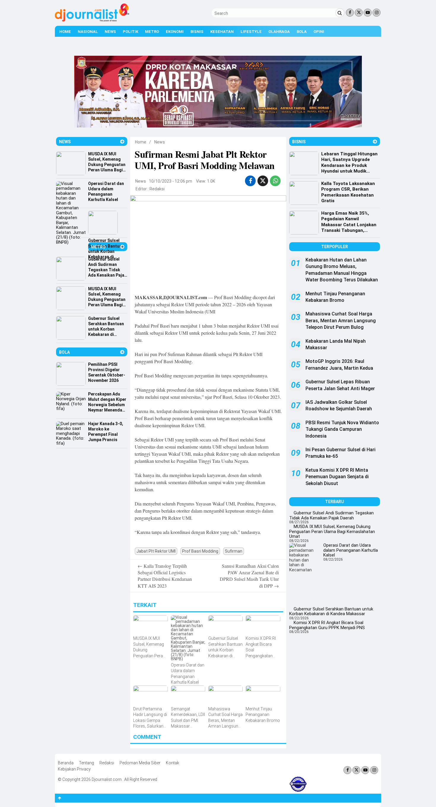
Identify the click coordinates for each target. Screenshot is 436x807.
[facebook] (250, 180)
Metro (152, 31)
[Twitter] (359, 12)
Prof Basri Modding (200, 551)
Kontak (172, 762)
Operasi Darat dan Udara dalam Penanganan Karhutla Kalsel (350, 550)
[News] (122, 141)
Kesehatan (222, 31)
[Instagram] (377, 12)
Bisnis (196, 31)
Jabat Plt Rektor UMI (156, 551)
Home (65, 31)
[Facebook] (350, 12)
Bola (302, 31)
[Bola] (122, 352)
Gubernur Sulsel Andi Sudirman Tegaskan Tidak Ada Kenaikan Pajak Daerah (331, 515)
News (110, 31)
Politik (130, 31)
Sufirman (233, 551)
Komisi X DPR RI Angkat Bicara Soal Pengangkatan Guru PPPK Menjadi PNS (327, 625)
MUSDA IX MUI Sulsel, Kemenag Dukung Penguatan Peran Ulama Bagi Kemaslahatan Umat (332, 531)
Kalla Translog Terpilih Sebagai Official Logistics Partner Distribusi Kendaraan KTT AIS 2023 (165, 576)
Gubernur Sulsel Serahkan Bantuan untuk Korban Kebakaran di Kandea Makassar (331, 611)
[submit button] (339, 12)
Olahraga (279, 31)
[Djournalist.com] (92, 20)
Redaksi (157, 188)
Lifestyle (251, 31)
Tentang (86, 762)
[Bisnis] (375, 141)
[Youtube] (368, 12)
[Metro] (122, 247)
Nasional (88, 31)
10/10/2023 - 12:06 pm (170, 181)
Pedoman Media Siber (140, 762)
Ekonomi (175, 31)
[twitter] (263, 180)
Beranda (66, 762)
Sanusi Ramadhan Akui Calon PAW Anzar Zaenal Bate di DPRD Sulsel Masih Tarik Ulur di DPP (249, 576)
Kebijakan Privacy (74, 769)
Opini (319, 31)
